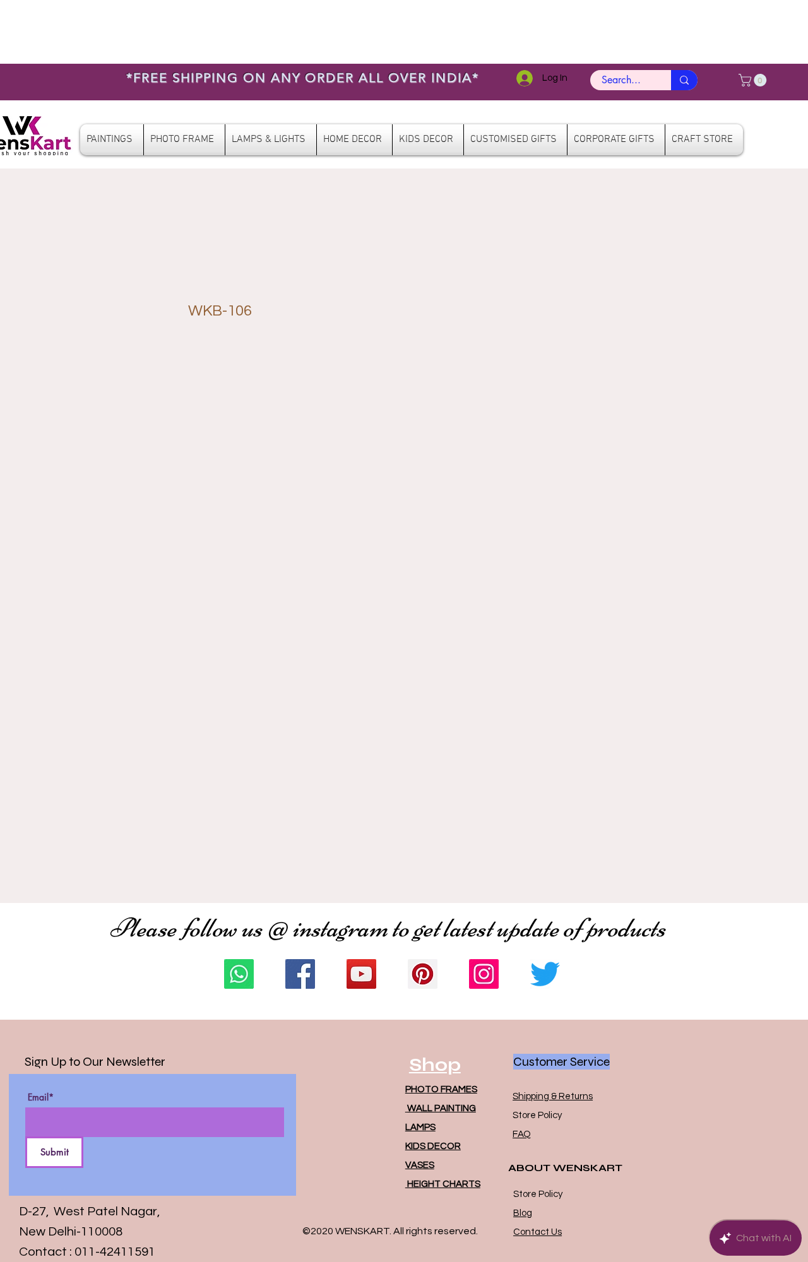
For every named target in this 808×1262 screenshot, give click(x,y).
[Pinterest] (422, 974)
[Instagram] (484, 974)
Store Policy (537, 1115)
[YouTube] (361, 974)
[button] (754, 80)
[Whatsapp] (239, 974)
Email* (41, 1097)
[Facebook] (300, 974)
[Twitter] (545, 974)
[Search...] (684, 80)
